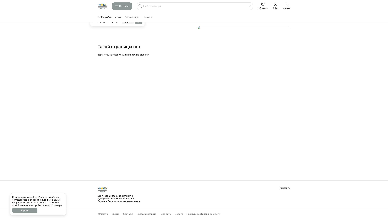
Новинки (147, 17)
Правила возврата (146, 214)
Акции (118, 17)
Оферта (179, 214)
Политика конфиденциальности (203, 214)
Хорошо (25, 210)
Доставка (128, 214)
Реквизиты (165, 214)
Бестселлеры (132, 17)
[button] (263, 6)
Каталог (124, 6)
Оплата (115, 214)
